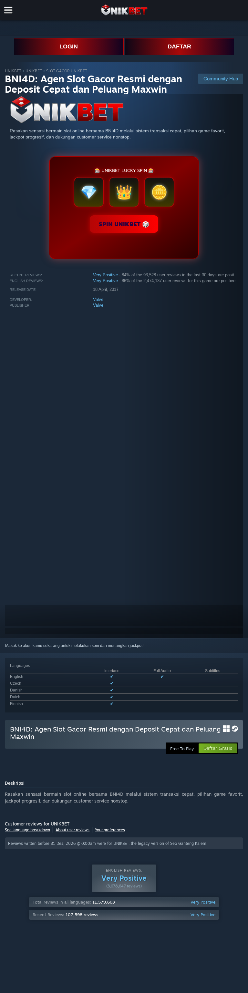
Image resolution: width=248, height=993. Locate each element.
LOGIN (68, 46)
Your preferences (110, 829)
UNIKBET (13, 70)
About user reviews (72, 829)
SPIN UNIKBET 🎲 (124, 224)
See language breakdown (27, 829)
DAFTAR (179, 46)
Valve (98, 299)
